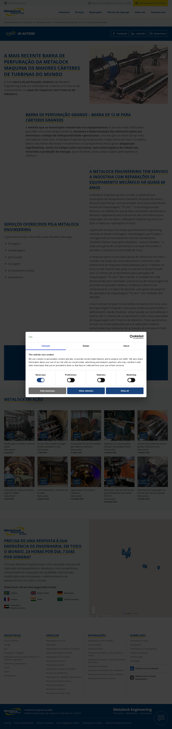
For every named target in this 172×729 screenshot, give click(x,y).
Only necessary (47, 391)
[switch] (71, 380)
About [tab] (126, 346)
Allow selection (86, 391)
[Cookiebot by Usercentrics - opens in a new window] (132, 337)
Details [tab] (86, 346)
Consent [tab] (46, 346)
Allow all (125, 391)
